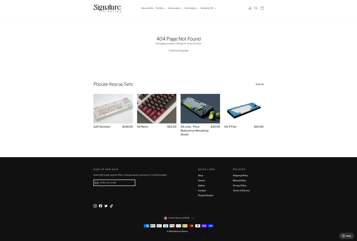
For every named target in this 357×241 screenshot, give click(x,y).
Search (201, 180)
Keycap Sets (147, 8)
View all (260, 84)
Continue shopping (178, 50)
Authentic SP (207, 8)
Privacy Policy (239, 185)
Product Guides (205, 195)
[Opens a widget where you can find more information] (346, 236)
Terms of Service (241, 190)
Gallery (201, 185)
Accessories (174, 8)
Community (190, 8)
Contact (202, 190)
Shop (200, 175)
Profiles (160, 8)
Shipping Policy (240, 175)
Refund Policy (239, 180)
